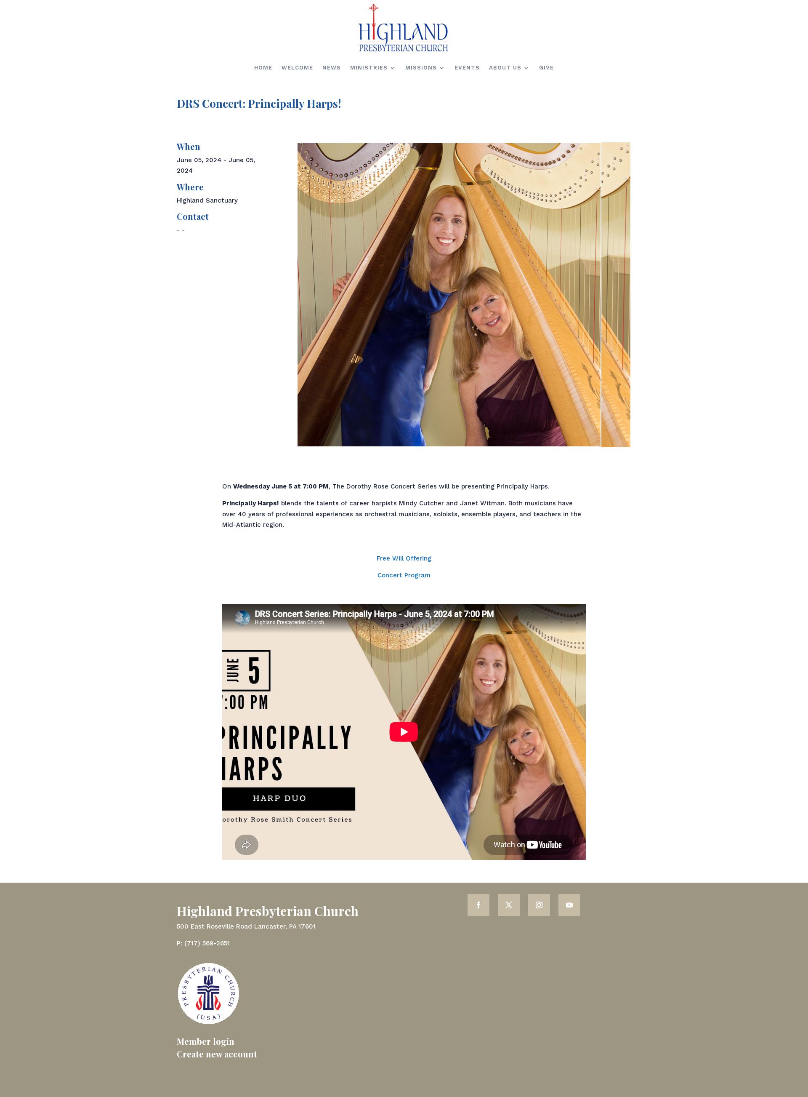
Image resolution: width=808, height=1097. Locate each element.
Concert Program (404, 575)
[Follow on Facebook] (478, 905)
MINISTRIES (369, 67)
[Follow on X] (509, 905)
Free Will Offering (404, 558)
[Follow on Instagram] (539, 905)
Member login (205, 1041)
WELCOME (297, 67)
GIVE (546, 67)
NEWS (331, 67)
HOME (263, 67)
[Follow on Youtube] (569, 905)
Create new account (217, 1054)
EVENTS (467, 67)
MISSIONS (421, 67)
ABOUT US (505, 67)
